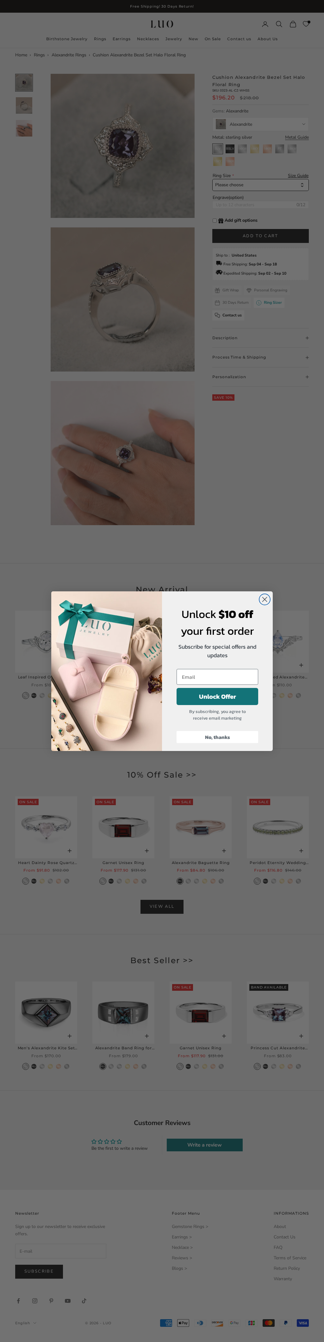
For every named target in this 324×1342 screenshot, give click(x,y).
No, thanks (217, 737)
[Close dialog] (264, 599)
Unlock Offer (217, 696)
